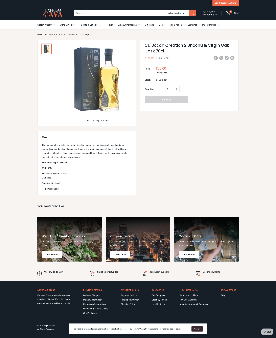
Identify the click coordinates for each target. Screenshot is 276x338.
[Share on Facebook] (216, 58)
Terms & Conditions (189, 295)
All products (50, 34)
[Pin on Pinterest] (221, 58)
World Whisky (66, 25)
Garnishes (192, 25)
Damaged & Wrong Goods (95, 308)
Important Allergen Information (194, 304)
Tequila (109, 25)
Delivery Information (92, 299)
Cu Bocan (149, 58)
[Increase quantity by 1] (176, 89)
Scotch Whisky (44, 25)
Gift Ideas (149, 25)
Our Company (158, 295)
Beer (161, 25)
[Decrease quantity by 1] (159, 89)
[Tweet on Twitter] (227, 58)
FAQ (223, 295)
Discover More (209, 25)
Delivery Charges (91, 295)
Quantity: (149, 89)
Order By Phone (159, 299)
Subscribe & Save (227, 3)
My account (208, 14)
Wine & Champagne (127, 25)
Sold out (166, 99)
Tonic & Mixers (175, 25)
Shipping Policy (128, 304)
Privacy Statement (188, 299)
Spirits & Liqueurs (89, 25)
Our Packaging (90, 313)
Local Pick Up (158, 304)
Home (39, 34)
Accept (197, 329)
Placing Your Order (130, 299)
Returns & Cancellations (94, 304)
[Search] (192, 13)
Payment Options (129, 295)
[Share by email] (232, 58)
